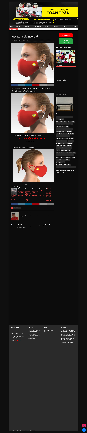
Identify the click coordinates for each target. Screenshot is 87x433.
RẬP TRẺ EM (47, 26)
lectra (57, 140)
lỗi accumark (64, 140)
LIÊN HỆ (74, 26)
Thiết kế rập (58, 159)
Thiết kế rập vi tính (60, 162)
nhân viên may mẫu (67, 145)
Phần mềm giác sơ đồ (65, 150)
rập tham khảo (67, 157)
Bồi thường (30, 337)
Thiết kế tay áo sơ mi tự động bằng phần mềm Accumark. (35, 197)
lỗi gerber (71, 140)
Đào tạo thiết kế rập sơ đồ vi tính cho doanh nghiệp (67, 167)
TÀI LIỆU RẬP (56, 26)
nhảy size (70, 148)
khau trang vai (17, 207)
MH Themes (33, 430)
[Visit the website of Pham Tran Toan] (21, 218)
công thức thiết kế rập (61, 121)
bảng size (62, 117)
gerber (66, 126)
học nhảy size (59, 136)
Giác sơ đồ (69, 131)
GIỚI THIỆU (18, 26)
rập (61, 157)
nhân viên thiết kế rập (61, 148)
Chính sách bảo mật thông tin (34, 330)
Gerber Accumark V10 (60, 131)
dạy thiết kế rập (59, 126)
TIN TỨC (27, 40)
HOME (11, 26)
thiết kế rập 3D (66, 159)
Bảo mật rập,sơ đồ (31, 338)
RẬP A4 (57, 157)
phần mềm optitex (60, 152)
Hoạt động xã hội (70, 133)
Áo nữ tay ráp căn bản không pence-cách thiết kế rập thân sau (21, 197)
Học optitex (66, 136)
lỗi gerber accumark (60, 143)
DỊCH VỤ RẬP (66, 26)
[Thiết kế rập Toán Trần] (43, 24)
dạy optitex (58, 124)
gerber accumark (68, 129)
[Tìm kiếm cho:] (70, 29)
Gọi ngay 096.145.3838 (65, 41)
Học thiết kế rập (59, 138)
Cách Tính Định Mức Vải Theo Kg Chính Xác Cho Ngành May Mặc (14, 197)
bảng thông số (69, 117)
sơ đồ (73, 157)
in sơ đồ (71, 138)
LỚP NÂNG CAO (37, 26)
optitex (58, 150)
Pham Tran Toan (21, 40)
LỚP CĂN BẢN (27, 26)
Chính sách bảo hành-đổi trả (33, 333)
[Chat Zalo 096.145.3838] (84, 430)
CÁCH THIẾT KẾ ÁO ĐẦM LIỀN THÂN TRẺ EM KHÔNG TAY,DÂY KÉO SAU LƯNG (49, 198)
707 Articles (36, 213)
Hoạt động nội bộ (60, 133)
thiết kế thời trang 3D (61, 164)
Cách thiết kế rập (60, 119)
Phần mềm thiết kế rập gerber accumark (64, 155)
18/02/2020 (14, 40)
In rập (66, 138)
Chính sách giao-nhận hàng (33, 334)
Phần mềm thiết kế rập (70, 152)
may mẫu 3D (69, 143)
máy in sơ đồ (59, 145)
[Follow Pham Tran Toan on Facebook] (23, 218)
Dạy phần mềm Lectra (67, 124)
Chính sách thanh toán (32, 331)
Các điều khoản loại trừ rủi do (34, 335)
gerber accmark (59, 129)
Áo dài (69, 164)
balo (57, 117)
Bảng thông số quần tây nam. (41, 196)
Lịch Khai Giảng (66, 35)
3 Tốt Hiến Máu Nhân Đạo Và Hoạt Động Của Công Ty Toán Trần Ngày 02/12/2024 (27, 198)
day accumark (71, 121)
